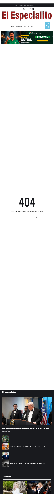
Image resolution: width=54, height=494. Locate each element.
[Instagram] (30, 9)
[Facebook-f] (21, 9)
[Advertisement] (27, 379)
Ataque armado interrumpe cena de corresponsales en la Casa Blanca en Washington (25, 429)
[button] (1, 37)
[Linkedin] (33, 9)
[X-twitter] (24, 9)
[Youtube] (27, 9)
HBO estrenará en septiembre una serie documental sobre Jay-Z (28, 463)
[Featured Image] (27, 411)
